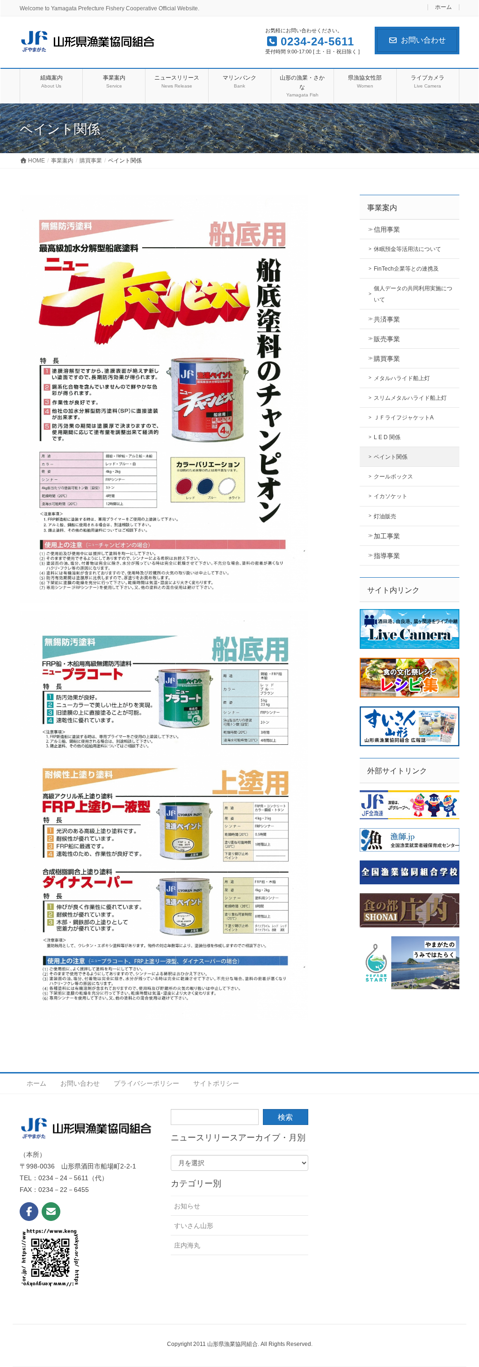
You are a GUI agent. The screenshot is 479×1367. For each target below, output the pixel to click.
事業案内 (382, 208)
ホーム (443, 7)
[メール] (51, 1211)
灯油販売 (385, 516)
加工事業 (387, 536)
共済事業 (387, 319)
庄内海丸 (187, 1245)
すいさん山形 (193, 1225)
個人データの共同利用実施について (413, 293)
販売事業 (387, 339)
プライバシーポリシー (146, 1083)
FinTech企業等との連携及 (406, 268)
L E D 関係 (387, 437)
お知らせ (187, 1206)
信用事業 (387, 229)
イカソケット (390, 496)
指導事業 (387, 555)
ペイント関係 (390, 457)
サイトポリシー (216, 1083)
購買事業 (387, 358)
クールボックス (393, 476)
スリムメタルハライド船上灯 (410, 398)
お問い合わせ (423, 40)
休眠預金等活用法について (407, 249)
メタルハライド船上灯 (402, 378)
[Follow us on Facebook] (29, 1211)
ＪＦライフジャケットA (404, 417)
